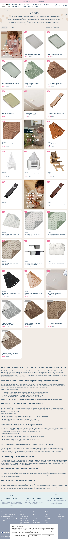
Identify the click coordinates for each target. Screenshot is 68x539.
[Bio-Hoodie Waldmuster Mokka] (56, 310)
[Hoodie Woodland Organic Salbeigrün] (56, 220)
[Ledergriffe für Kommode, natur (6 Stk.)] (34, 280)
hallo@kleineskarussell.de (8, 516)
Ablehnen (48, 535)
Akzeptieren (34, 535)
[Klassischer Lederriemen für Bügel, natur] (56, 100)
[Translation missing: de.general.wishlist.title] (63, 5)
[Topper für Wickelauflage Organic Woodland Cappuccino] (11, 340)
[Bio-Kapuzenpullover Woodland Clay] (11, 130)
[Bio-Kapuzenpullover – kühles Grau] (11, 220)
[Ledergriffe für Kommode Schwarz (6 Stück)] (11, 280)
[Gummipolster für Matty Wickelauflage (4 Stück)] (34, 100)
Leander (26, 53)
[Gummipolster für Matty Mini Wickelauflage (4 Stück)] (56, 280)
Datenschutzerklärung (33, 532)
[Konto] (60, 5)
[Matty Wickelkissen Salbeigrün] (56, 41)
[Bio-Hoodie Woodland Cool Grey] (34, 220)
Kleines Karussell (8, 536)
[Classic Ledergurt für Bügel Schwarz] (11, 190)
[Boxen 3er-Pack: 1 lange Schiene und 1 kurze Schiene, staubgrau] (34, 249)
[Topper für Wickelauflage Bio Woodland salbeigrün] (34, 70)
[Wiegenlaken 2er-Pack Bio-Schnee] (56, 249)
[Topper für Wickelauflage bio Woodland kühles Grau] (11, 310)
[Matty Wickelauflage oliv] (11, 100)
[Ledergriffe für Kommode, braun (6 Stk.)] (56, 130)
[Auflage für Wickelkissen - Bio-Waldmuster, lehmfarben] (56, 70)
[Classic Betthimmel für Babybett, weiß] (34, 160)
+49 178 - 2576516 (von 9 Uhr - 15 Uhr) (10, 519)
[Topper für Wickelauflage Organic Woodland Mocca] (34, 310)
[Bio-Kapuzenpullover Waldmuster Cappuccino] (11, 249)
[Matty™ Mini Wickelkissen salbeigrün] (11, 70)
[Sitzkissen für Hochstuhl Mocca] (56, 160)
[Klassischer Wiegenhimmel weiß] (11, 160)
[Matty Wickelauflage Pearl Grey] (34, 41)
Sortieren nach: (49, 27)
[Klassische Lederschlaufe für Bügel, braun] (56, 190)
